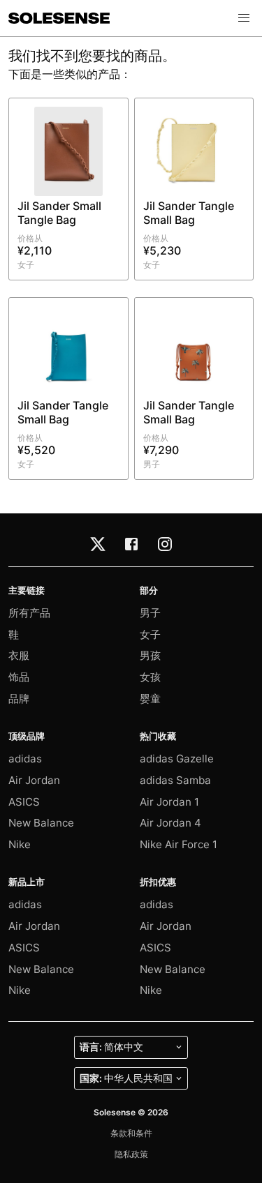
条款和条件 (131, 1133)
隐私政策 (131, 1154)
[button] (244, 18)
